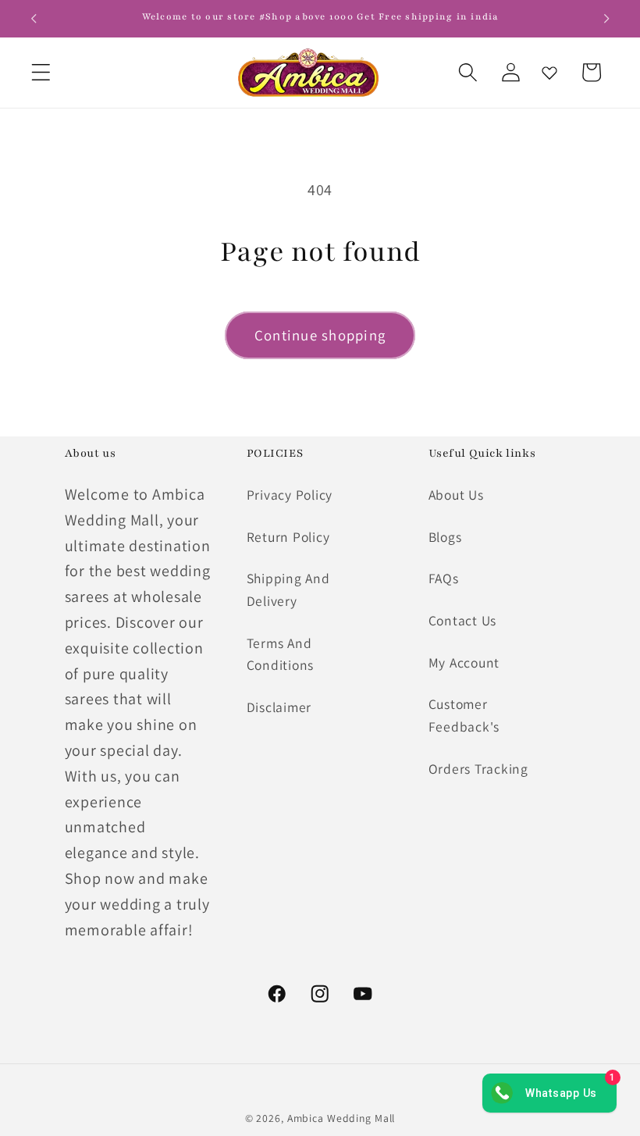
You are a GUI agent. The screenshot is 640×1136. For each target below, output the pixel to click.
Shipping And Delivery (288, 589)
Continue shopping (320, 335)
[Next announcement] (606, 19)
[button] (41, 72)
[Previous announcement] (33, 19)
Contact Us (462, 620)
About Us (456, 495)
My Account (464, 662)
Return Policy (288, 537)
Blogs (445, 537)
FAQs (443, 578)
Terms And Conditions (281, 654)
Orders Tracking (478, 769)
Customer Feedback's (464, 715)
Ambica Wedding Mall (341, 1118)
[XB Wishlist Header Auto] (549, 72)
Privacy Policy (290, 495)
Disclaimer (279, 707)
